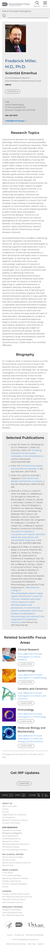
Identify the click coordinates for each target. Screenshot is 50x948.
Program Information (11, 910)
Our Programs (8, 817)
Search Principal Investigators (16, 11)
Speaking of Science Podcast (15, 878)
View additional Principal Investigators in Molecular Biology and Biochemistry (30, 738)
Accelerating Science (11, 838)
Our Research (10, 827)
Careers (6, 891)
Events (5, 886)
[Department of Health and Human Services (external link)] (8, 924)
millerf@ (16, 121)
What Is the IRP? (9, 806)
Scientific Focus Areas (11, 830)
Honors (5, 812)
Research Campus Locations (15, 820)
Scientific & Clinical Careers (14, 899)
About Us (7, 803)
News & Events (10, 870)
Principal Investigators (12, 833)
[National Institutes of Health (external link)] (19, 924)
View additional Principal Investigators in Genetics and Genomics (32, 696)
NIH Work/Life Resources (13, 915)
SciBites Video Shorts (11, 881)
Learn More (26, 664)
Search (41, 944)
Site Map (32, 944)
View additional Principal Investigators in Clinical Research (30, 657)
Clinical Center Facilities (12, 857)
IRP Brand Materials (34, 935)
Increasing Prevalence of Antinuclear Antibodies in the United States (27, 453)
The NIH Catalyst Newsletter (14, 884)
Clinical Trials (7, 865)
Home (9, 935)
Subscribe (24, 783)
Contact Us (19, 935)
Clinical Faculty (8, 860)
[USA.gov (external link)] (35, 924)
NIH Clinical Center (12, 854)
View (13, 91)
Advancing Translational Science (16, 862)
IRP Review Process (10, 847)
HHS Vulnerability (25, 939)
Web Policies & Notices (16, 944)
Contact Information (11, 823)
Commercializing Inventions (14, 849)
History (5, 809)
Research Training (12, 907)
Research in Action (10, 841)
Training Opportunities (12, 912)
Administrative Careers (12, 902)
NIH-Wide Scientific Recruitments (17, 897)
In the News (7, 873)
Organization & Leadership (14, 814)
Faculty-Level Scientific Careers (16, 894)
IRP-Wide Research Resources (15, 844)
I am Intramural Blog (11, 875)
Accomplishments (10, 836)
